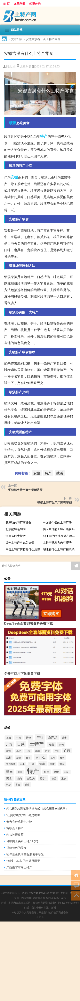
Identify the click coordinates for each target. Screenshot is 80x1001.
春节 (28, 757)
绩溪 (12, 122)
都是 (53, 778)
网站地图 (26, 897)
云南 (29, 737)
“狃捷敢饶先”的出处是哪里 (23, 815)
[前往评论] (75, 885)
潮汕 (20, 772)
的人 (66, 772)
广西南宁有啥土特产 (19, 867)
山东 (28, 751)
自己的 (31, 778)
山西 (37, 751)
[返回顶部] (75, 895)
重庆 (63, 778)
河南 (42, 764)
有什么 (41, 757)
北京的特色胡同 (16, 529)
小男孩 (40, 916)
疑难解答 (37, 897)
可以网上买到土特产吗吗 (22, 841)
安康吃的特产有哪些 (18, 522)
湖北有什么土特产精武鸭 (58, 549)
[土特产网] (40, 16)
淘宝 (61, 764)
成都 (8, 757)
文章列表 (19, 3)
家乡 (8, 751)
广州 (57, 751)
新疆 (18, 757)
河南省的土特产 (16, 536)
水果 (22, 764)
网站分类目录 (60, 892)
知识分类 (35, 3)
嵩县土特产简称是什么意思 (23, 549)
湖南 (9, 771)
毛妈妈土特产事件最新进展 (25, 490)
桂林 (62, 757)
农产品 (52, 737)
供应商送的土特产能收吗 (58, 529)
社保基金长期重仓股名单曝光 (25, 854)
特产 (44, 136)
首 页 (6, 3)
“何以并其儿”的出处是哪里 (23, 861)
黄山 (27, 784)
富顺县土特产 (15, 828)
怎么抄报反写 (15, 834)
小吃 (18, 751)
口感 (21, 744)
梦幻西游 (10, 764)
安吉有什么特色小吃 (19, 821)
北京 (9, 744)
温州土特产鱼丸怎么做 (20, 542)
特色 (46, 772)
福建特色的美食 (16, 847)
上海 (8, 737)
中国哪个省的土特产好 (57, 522)
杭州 (52, 757)
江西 (32, 764)
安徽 (14, 177)
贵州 (43, 777)
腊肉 (19, 778)
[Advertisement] (40, 961)
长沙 (8, 784)
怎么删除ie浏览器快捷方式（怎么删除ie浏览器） (37, 808)
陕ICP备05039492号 (54, 897)
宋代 (61, 744)
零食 (18, 784)
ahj (14, 66)
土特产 (37, 743)
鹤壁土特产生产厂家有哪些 (54, 502)
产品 (40, 737)
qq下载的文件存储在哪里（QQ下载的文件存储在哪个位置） (61, 536)
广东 (47, 751)
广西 (67, 750)
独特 (56, 772)
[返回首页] (75, 875)
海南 (52, 764)
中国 (18, 737)
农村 (64, 737)
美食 (9, 778)
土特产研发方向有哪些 (57, 542)
